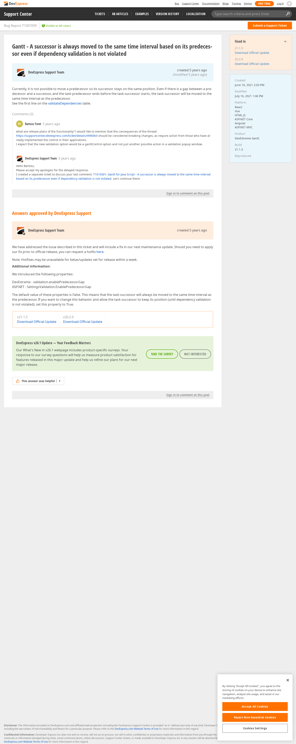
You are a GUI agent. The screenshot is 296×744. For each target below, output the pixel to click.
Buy (177, 3)
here (99, 252)
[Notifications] (289, 3)
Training (236, 3)
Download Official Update (36, 321)
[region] (255, 707)
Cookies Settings (255, 728)
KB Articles (120, 14)
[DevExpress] (16, 4)
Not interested (195, 354)
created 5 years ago (192, 70)
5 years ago (51, 124)
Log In (280, 3)
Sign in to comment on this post (187, 193)
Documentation (210, 3)
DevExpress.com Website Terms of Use (136, 729)
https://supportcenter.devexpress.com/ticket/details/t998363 (56, 136)
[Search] (288, 14)
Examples (142, 14)
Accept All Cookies (255, 706)
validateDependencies (65, 103)
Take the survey (162, 354)
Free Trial (264, 3)
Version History (167, 14)
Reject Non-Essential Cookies (255, 717)
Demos (248, 3)
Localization (195, 14)
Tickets (100, 14)
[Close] (287, 680)
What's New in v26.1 (38, 350)
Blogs (226, 3)
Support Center (190, 3)
